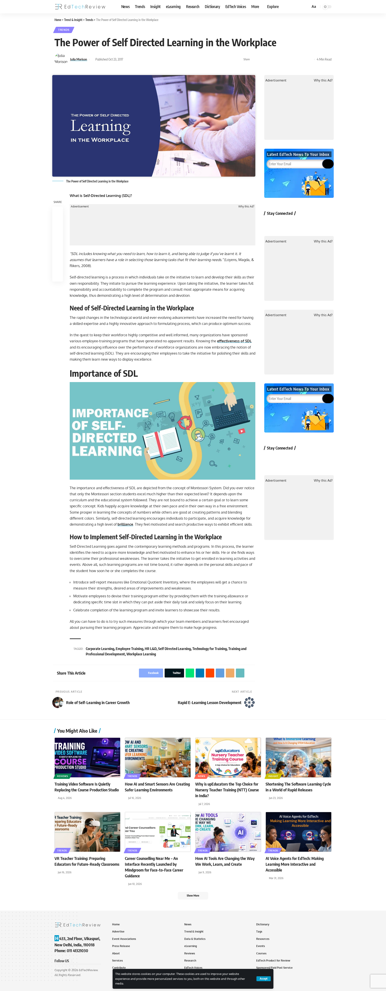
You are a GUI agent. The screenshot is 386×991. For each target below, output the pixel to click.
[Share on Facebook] (254, 59)
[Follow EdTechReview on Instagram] (306, 223)
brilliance (125, 524)
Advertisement (80, 206)
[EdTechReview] (80, 6)
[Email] (296, 59)
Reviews (62, 776)
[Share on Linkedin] (275, 59)
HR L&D (151, 648)
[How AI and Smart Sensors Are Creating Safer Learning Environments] (158, 757)
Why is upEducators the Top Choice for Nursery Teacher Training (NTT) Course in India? (227, 789)
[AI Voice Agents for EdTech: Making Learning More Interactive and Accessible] (298, 832)
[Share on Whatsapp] (268, 59)
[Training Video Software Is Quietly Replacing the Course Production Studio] (87, 757)
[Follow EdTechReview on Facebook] (270, 223)
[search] (306, 6)
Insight (273, 776)
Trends (63, 29)
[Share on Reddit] (282, 59)
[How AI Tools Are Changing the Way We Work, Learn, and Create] (228, 832)
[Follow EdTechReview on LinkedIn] (317, 223)
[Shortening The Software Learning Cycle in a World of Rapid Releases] (298, 757)
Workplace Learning (141, 654)
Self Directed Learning (174, 648)
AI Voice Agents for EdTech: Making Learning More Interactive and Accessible (295, 864)
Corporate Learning (100, 648)
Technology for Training (209, 648)
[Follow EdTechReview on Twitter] (282, 223)
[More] (310, 59)
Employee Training (129, 648)
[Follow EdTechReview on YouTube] (294, 223)
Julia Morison (78, 59)
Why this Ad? (246, 206)
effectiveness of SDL (234, 341)
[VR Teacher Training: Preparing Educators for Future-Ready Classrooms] (87, 832)
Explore (273, 6)
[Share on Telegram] (289, 59)
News (201, 776)
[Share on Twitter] (261, 59)
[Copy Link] (303, 59)
